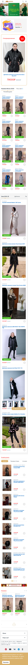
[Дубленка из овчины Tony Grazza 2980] (7, 514)
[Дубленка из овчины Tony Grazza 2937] (7, 543)
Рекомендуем (7, 91)
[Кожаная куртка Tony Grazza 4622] (7, 470)
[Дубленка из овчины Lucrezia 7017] (7, 529)
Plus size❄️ (19, 88)
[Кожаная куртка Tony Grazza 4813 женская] (7, 573)
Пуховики (4, 201)
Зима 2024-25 (5, 196)
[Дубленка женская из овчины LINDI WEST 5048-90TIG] (7, 485)
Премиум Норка (14, 461)
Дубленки (17, 196)
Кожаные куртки (17, 465)
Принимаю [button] (6, 662)
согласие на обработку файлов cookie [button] (12, 658)
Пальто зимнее (18, 169)
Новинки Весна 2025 (7, 88)
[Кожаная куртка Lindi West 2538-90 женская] (7, 558)
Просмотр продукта (10, 116)
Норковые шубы (6, 412)
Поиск (23, 1)
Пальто (3, 95)
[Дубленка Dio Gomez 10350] (7, 500)
